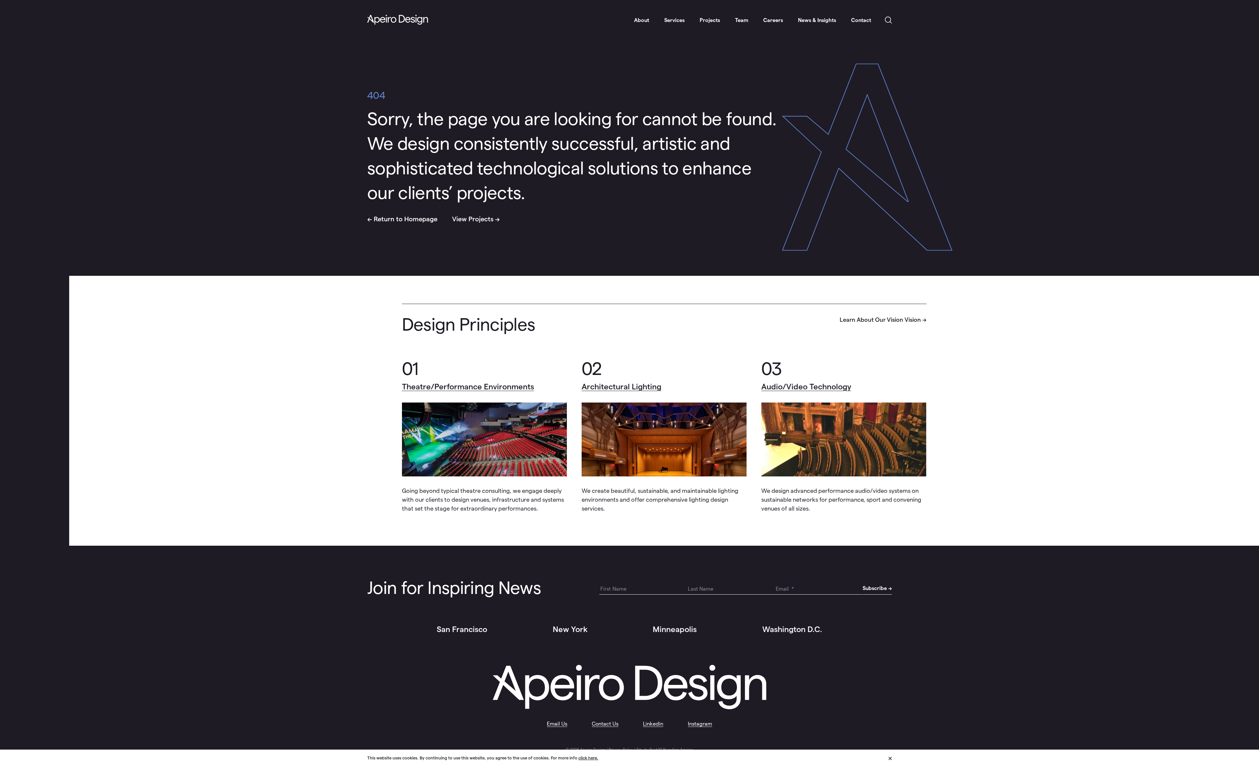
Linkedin (653, 724)
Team (741, 20)
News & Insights (817, 20)
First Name (613, 589)
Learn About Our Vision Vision (880, 320)
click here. (588, 758)
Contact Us (605, 724)
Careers (773, 20)
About (641, 20)
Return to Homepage (405, 219)
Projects (710, 20)
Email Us (557, 724)
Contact (861, 20)
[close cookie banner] (890, 757)
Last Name (700, 589)
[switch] (888, 20)
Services (674, 20)
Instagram (700, 724)
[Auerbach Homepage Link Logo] (397, 19)
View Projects (472, 219)
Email (785, 589)
